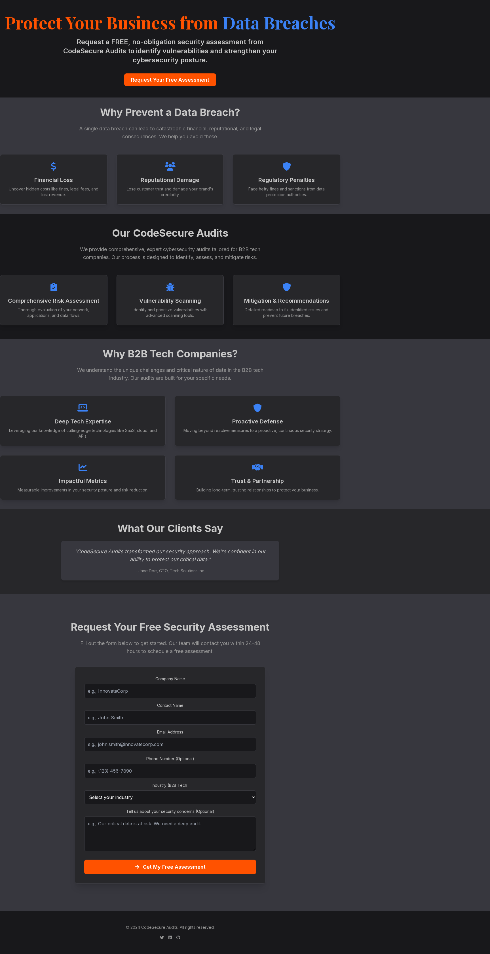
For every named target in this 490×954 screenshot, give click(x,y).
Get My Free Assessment (173, 867)
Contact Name (170, 705)
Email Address (170, 732)
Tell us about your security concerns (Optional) (170, 811)
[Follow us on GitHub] (178, 937)
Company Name (170, 678)
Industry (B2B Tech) (170, 785)
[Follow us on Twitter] (162, 937)
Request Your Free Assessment (170, 80)
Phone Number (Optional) (170, 758)
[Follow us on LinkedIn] (170, 937)
